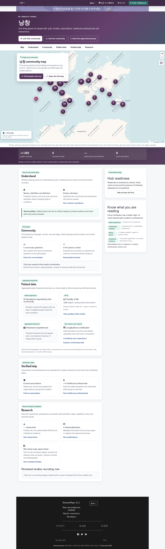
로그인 (122, 2)
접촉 (105, 525)
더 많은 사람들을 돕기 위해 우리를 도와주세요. (77, 8)
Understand (33, 47)
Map (22, 47)
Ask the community (56, 38)
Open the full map (56, 76)
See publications (70, 437)
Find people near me (32, 76)
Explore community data (73, 342)
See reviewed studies (32, 461)
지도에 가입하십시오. (139, 3)
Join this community (31, 38)
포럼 (83, 525)
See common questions (73, 203)
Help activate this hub (125, 192)
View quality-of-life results (74, 314)
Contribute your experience (75, 338)
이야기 (61, 525)
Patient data (61, 47)
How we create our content (71, 508)
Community (47, 47)
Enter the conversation (33, 257)
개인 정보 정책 (60, 540)
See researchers (30, 437)
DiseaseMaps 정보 (71, 502)
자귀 (104, 540)
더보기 (108, 9)
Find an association (31, 393)
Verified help (75, 47)
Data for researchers (71, 513)
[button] (21, 3)
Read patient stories (71, 257)
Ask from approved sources (84, 38)
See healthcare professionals (75, 393)
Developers (71, 516)
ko (93, 503)
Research (89, 47)
